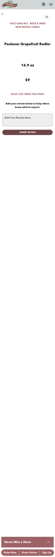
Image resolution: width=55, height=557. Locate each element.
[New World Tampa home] (15, 4)
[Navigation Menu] (51, 4)
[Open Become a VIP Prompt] (48, 542)
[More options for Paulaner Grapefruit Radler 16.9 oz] (46, 17)
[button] (3, 14)
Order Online (29, 552)
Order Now (10, 552)
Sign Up (46, 552)
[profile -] (43, 4)
